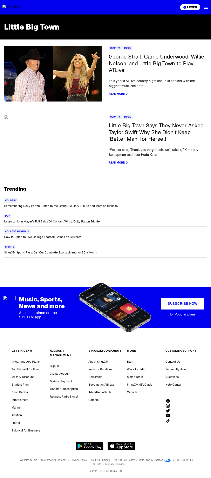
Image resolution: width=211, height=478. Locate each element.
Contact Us (172, 361)
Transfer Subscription (64, 389)
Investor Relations (100, 369)
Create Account (60, 373)
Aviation (17, 415)
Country (115, 48)
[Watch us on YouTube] (169, 415)
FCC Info (96, 464)
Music (127, 48)
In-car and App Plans (26, 361)
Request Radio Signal (64, 396)
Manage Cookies (114, 464)
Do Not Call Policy (124, 460)
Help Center (173, 384)
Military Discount (23, 377)
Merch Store (135, 377)
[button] (206, 7)
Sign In (54, 366)
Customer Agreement (54, 460)
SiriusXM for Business (26, 430)
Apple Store (121, 446)
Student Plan (20, 384)
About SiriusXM (98, 361)
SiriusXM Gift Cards (139, 384)
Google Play (89, 446)
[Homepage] (15, 7)
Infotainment (20, 400)
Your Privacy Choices (151, 460)
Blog (130, 361)
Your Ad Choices (100, 460)
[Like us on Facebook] (169, 400)
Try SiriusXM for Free (25, 369)
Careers (93, 400)
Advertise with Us (99, 392)
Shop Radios (20, 392)
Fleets (16, 423)
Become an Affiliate (101, 384)
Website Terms (29, 460)
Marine (16, 407)
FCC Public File (184, 460)
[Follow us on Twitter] (169, 410)
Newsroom (95, 377)
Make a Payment (61, 381)
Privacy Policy (79, 460)
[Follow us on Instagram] (169, 405)
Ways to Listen (136, 369)
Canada (132, 392)
